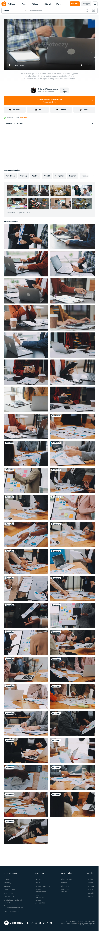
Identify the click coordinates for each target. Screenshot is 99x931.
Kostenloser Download (49, 100)
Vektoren (12, 4)
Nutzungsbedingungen (67, 922)
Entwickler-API (9, 895)
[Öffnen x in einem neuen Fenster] (48, 922)
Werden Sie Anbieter (66, 889)
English (88, 878)
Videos (35, 4)
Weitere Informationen (14, 122)
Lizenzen (38, 878)
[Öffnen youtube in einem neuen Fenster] (51, 922)
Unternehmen (9, 888)
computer (59, 175)
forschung (10, 175)
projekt (47, 175)
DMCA (37, 881)
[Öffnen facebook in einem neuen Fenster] (28, 922)
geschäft (72, 175)
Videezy (7, 885)
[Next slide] (89, 175)
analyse (35, 175)
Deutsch (88, 888)
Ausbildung (8, 892)
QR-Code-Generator (12, 910)
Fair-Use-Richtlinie (84, 924)
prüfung (23, 175)
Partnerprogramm (42, 885)
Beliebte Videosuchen (40, 901)
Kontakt (64, 881)
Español (88, 881)
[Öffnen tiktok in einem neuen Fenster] (44, 922)
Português (89, 885)
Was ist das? (24, 118)
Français (88, 892)
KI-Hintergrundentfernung (13, 905)
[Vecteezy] (3, 3)
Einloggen (86, 4)
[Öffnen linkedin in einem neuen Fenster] (36, 922)
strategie (85, 175)
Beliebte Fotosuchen (39, 895)
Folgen (64, 92)
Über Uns (65, 885)
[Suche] (87, 10)
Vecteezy (7, 881)
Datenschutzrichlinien (85, 922)
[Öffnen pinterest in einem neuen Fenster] (40, 922)
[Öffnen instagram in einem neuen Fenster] (32, 922)
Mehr (58, 4)
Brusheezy (8, 878)
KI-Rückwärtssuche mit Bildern (13, 900)
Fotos (24, 4)
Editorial (47, 4)
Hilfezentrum (66, 878)
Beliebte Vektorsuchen (40, 889)
